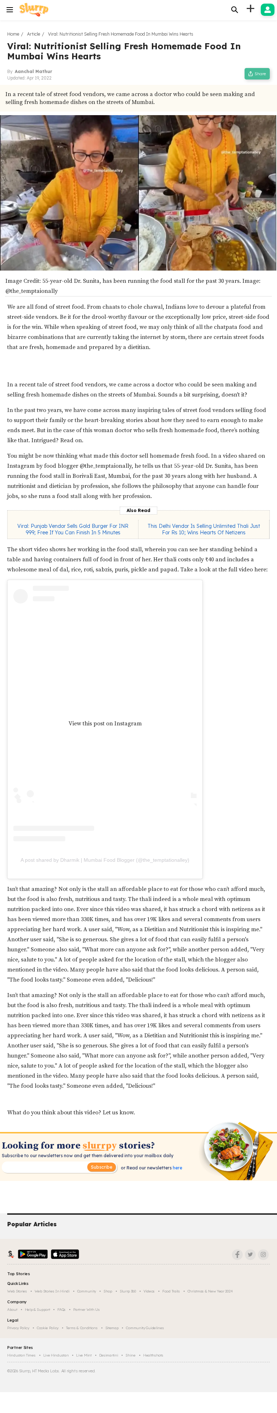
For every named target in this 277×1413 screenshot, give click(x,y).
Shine (131, 1355)
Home (13, 34)
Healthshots (153, 1355)
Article (33, 34)
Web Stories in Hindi (52, 1291)
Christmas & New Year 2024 (210, 1291)
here (177, 1167)
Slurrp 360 (128, 1291)
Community (86, 1291)
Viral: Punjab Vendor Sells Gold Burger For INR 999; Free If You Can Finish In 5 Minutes (72, 529)
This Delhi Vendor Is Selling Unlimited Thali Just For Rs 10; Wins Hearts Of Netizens (204, 529)
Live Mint (83, 1355)
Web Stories (17, 1291)
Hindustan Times (21, 1355)
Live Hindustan (56, 1355)
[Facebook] (237, 1254)
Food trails (171, 1291)
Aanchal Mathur (33, 71)
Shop (108, 1291)
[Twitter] (250, 1254)
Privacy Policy (18, 1328)
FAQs (61, 1309)
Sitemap (112, 1328)
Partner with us (86, 1309)
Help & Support (37, 1309)
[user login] (267, 10)
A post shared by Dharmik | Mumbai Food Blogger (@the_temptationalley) (105, 860)
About (12, 1309)
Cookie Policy (47, 1328)
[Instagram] (263, 1254)
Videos (149, 1291)
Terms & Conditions (82, 1328)
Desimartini (108, 1355)
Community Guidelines (145, 1328)
